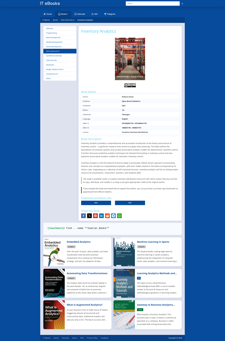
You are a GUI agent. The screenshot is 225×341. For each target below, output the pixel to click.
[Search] (182, 3)
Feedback (104, 338)
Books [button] (64, 14)
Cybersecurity (51, 60)
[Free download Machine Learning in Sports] (124, 251)
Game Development (54, 46)
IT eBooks (46, 20)
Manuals (65, 338)
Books (56, 338)
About (74, 338)
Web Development (53, 37)
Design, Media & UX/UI (54, 69)
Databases (50, 65)
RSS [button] (96, 14)
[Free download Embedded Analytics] (54, 251)
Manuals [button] (81, 14)
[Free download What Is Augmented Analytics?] (54, 314)
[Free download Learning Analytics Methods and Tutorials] (124, 283)
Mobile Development (54, 42)
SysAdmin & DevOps (54, 55)
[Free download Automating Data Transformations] (54, 283)
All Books (49, 28)
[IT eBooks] (50, 3)
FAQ (82, 338)
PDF (96, 203)
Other (48, 78)
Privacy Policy (92, 338)
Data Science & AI (52, 51)
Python (84, 169)
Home (49, 14)
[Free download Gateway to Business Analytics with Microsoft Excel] (124, 314)
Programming (51, 33)
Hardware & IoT (52, 74)
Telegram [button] (111, 14)
